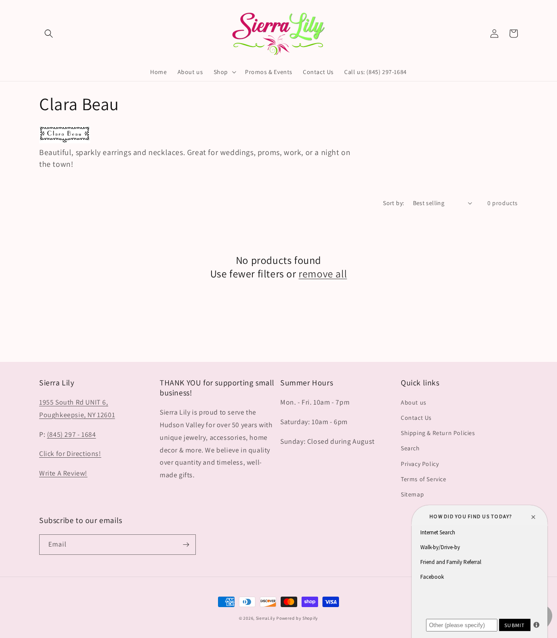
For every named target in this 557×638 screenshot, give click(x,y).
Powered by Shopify (297, 618)
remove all (323, 273)
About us (413, 402)
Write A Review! (63, 473)
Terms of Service (423, 479)
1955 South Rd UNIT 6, (73, 402)
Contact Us (416, 418)
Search (410, 448)
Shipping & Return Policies (438, 433)
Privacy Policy (420, 464)
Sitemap (412, 494)
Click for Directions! (70, 453)
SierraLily (265, 618)
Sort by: (393, 203)
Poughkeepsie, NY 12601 (77, 414)
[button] (48, 33)
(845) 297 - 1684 (71, 434)
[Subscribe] (185, 544)
